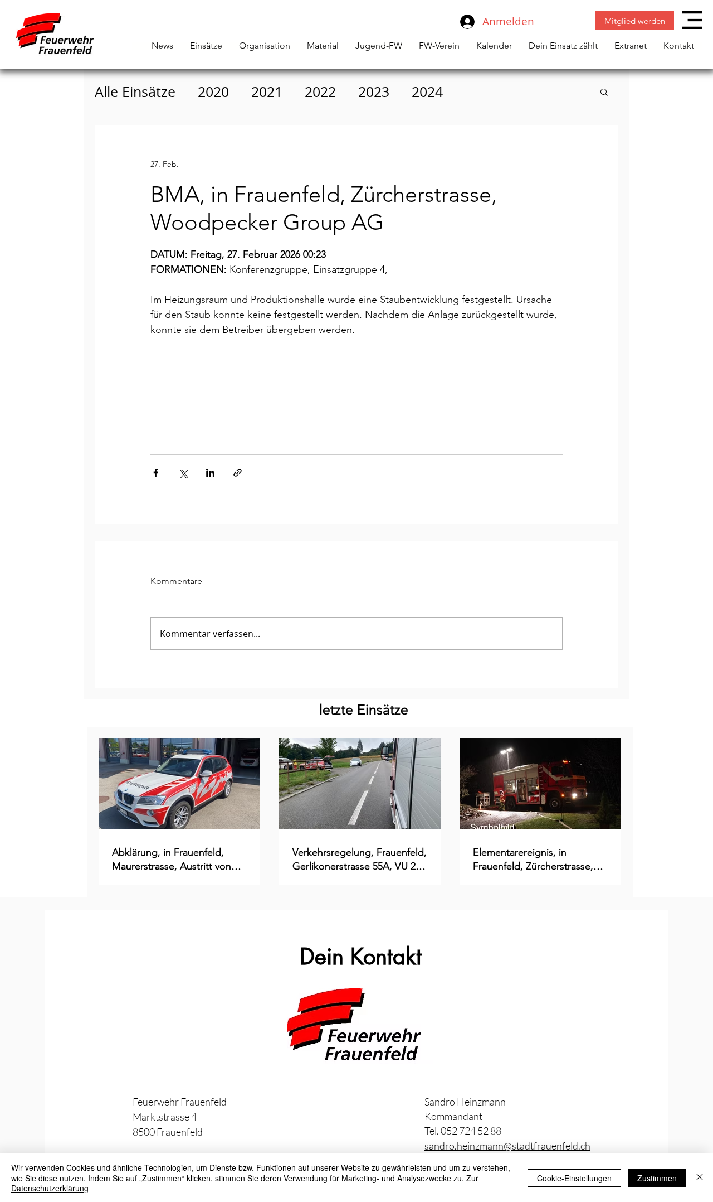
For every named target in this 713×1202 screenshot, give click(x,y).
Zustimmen (657, 1178)
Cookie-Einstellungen (574, 1178)
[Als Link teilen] (237, 472)
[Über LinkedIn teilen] (210, 472)
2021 (266, 92)
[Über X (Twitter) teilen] (183, 472)
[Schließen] (699, 1177)
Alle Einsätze (135, 92)
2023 (373, 92)
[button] (692, 20)
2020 (213, 92)
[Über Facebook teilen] (155, 472)
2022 (320, 92)
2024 (427, 92)
